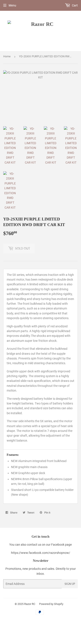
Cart (74, 5)
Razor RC (29, 604)
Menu (12, 5)
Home (7, 56)
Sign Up (70, 584)
